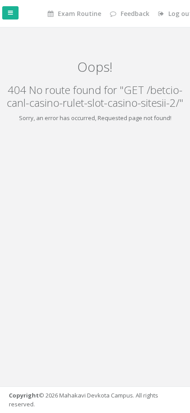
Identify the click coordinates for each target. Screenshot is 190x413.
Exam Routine (78, 13)
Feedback (134, 13)
